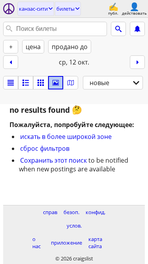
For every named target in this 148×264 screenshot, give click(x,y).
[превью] (25, 82)
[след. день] (137, 62)
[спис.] (10, 82)
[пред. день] (10, 62)
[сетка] (40, 82)
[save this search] (137, 29)
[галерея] (55, 82)
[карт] (70, 82)
